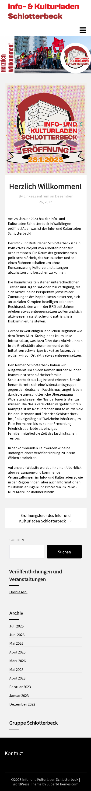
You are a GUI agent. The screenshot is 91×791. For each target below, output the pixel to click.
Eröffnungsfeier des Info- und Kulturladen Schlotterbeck (45, 518)
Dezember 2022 (22, 704)
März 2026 (17, 660)
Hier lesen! (18, 591)
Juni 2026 (16, 634)
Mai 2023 (16, 669)
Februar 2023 (20, 686)
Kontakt (14, 753)
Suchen (16, 539)
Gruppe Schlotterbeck (33, 722)
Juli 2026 (16, 626)
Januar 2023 (19, 695)
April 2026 (17, 652)
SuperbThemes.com (62, 784)
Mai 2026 (16, 643)
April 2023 (17, 678)
